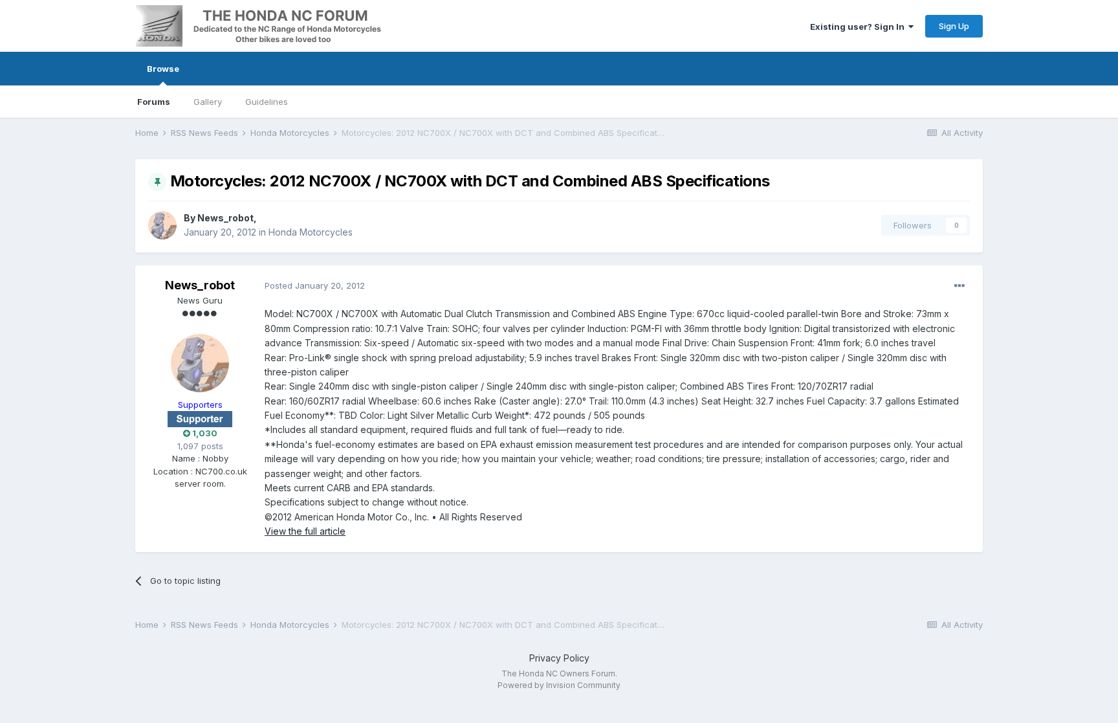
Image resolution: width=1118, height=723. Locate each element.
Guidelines (266, 101)
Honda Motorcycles (311, 232)
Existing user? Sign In (859, 26)
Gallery (207, 101)
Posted (315, 285)
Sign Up (954, 26)
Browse (163, 68)
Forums (153, 101)
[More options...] (959, 286)
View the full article (305, 531)
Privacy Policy (559, 657)
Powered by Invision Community (559, 685)
